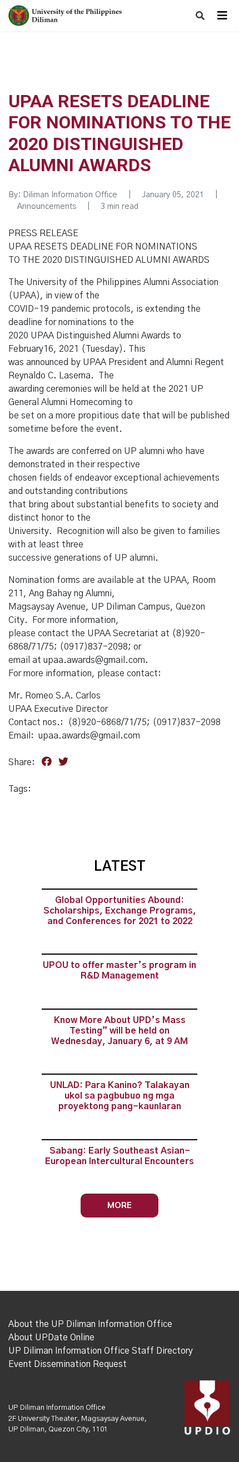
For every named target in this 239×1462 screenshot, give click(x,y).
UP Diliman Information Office (57, 1407)
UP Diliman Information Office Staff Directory (100, 1350)
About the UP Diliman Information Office (90, 1324)
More (119, 1205)
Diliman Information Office (70, 195)
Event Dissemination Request (67, 1364)
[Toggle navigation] (222, 15)
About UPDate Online (51, 1337)
